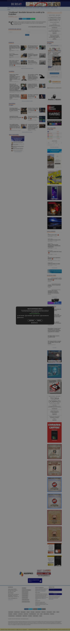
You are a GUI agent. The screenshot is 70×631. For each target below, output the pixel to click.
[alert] (35, 315)
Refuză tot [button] (39, 320)
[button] (35, 313)
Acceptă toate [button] (31, 320)
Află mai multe (37, 312)
